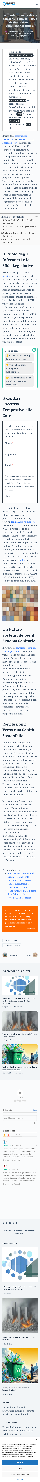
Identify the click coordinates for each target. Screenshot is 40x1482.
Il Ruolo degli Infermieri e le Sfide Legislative (18, 222)
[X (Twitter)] (6, 1223)
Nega (20, 1468)
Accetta (20, 1462)
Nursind (6, 276)
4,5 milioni (21, 560)
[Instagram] (10, 1223)
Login (35, 1110)
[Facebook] (3, 1223)
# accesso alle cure (10, 940)
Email (8, 465)
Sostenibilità (27, 33)
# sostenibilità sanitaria (12, 945)
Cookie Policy (20, 1479)
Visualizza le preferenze (20, 1474)
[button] (37, 1440)
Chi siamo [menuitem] (7, 1230)
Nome (8, 443)
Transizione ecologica (19, 35)
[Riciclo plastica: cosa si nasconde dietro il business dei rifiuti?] (20, 1054)
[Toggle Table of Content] (35, 216)
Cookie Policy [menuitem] (20, 1233)
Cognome (10, 454)
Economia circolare (14, 33)
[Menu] (37, 4)
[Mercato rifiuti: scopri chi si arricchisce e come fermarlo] (20, 1021)
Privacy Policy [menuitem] (30, 1230)
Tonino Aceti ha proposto (23, 521)
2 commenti (20, 37)
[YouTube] (16, 1223)
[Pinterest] (13, 1223)
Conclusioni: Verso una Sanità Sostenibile (16, 241)
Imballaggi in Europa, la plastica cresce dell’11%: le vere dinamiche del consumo (19, 1001)
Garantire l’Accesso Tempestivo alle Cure (19, 228)
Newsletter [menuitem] (18, 1230)
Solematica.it (8, 1407)
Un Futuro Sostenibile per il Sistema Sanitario (19, 234)
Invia (8, 496)
